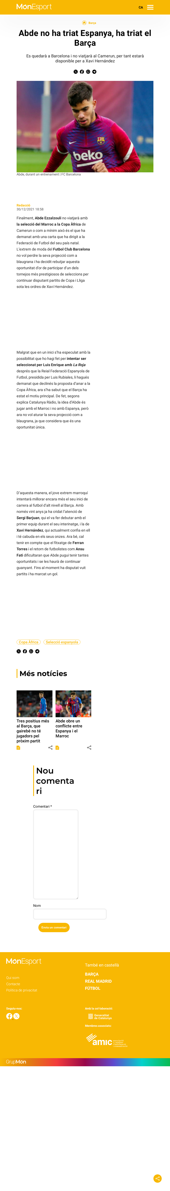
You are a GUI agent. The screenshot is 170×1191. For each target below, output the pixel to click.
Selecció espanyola (62, 642)
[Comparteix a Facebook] (82, 72)
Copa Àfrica (28, 642)
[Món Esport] (26, 13)
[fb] (9, 1018)
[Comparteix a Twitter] (76, 72)
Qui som (12, 978)
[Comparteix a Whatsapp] (88, 72)
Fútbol (92, 988)
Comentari (42, 806)
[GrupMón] (85, 1062)
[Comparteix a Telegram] (94, 72)
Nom (37, 905)
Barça (92, 22)
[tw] (16, 1018)
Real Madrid (98, 981)
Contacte (13, 984)
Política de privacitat (21, 990)
